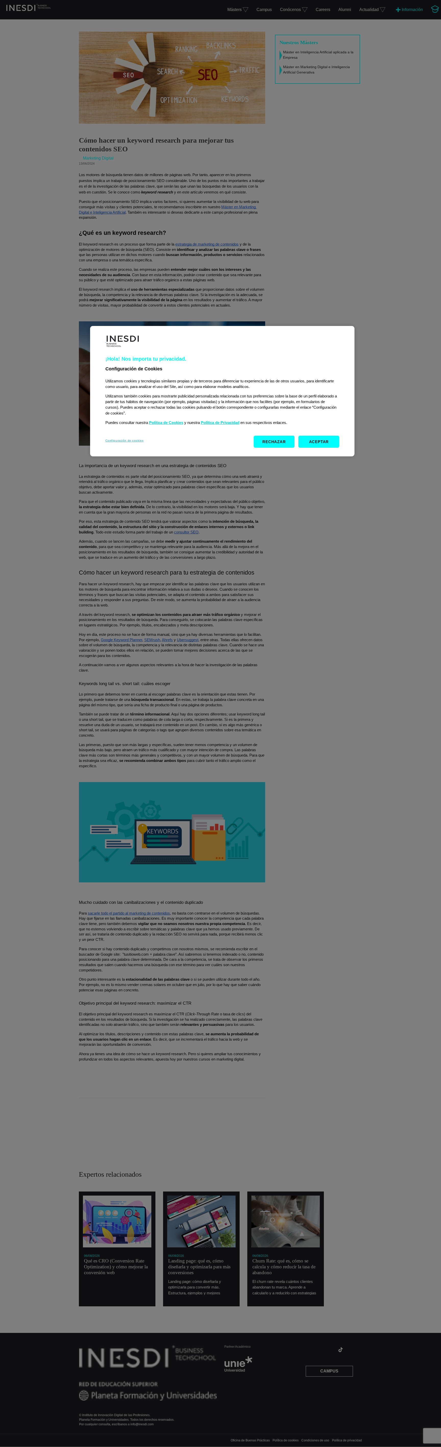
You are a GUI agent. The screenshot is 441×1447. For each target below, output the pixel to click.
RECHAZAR (274, 442)
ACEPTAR (319, 442)
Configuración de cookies (124, 440)
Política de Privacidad (220, 423)
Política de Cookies (166, 423)
